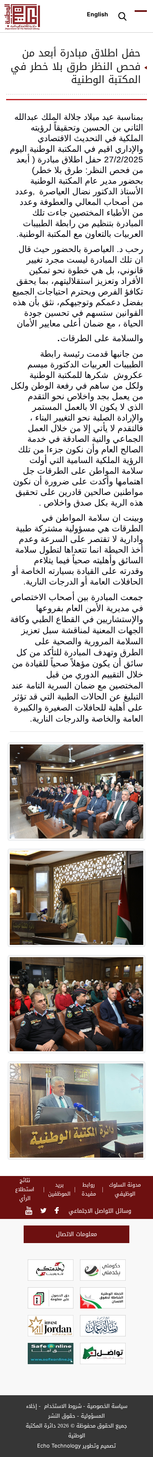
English (97, 14)
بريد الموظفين (59, 1189)
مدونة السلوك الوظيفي (125, 1189)
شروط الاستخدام (62, 1406)
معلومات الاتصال (76, 1234)
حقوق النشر (61, 1416)
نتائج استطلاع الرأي (24, 1189)
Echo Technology (59, 1445)
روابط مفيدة (89, 1189)
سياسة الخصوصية (107, 1406)
